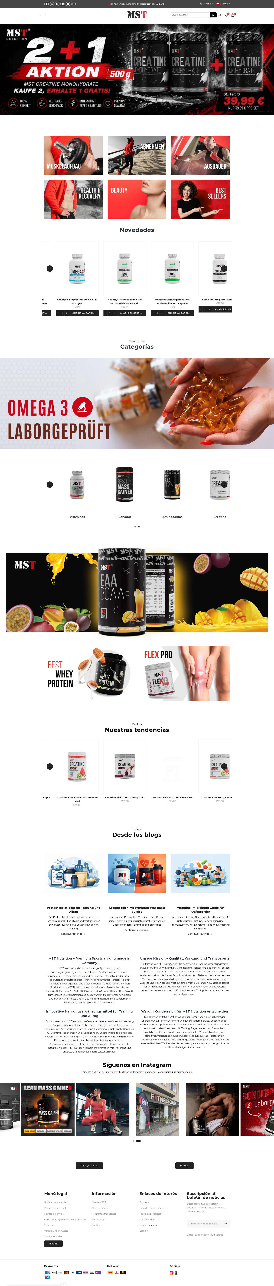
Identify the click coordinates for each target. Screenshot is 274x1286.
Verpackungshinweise (56, 1230)
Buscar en (144, 1202)
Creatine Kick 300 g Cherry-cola (153, 797)
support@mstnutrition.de (209, 1234)
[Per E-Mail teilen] (68, 4)
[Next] (224, 268)
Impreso (49, 1225)
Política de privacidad (56, 1202)
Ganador (153, 517)
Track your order (89, 1165)
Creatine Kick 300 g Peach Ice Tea (201, 797)
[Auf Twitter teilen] (52, 4)
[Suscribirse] (225, 1224)
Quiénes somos (100, 1208)
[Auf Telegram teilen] (62, 4)
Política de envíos (54, 1213)
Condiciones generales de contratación (65, 1219)
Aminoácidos (201, 517)
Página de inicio (148, 1225)
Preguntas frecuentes (104, 1213)
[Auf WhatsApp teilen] (73, 4)
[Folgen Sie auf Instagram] (171, 1273)
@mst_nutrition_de (104, 1072)
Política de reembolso (56, 1208)
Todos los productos (150, 1213)
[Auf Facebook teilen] (46, 4)
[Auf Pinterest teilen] (57, 4)
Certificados (98, 1219)
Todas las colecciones (151, 1208)
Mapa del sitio (147, 1219)
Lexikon (143, 1230)
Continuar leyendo (72, 933)
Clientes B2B (99, 1202)
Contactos (97, 1225)
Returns (184, 1165)
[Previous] (50, 268)
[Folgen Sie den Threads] (176, 1273)
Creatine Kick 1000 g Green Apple (58, 797)
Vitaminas (105, 517)
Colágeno (58, 517)
